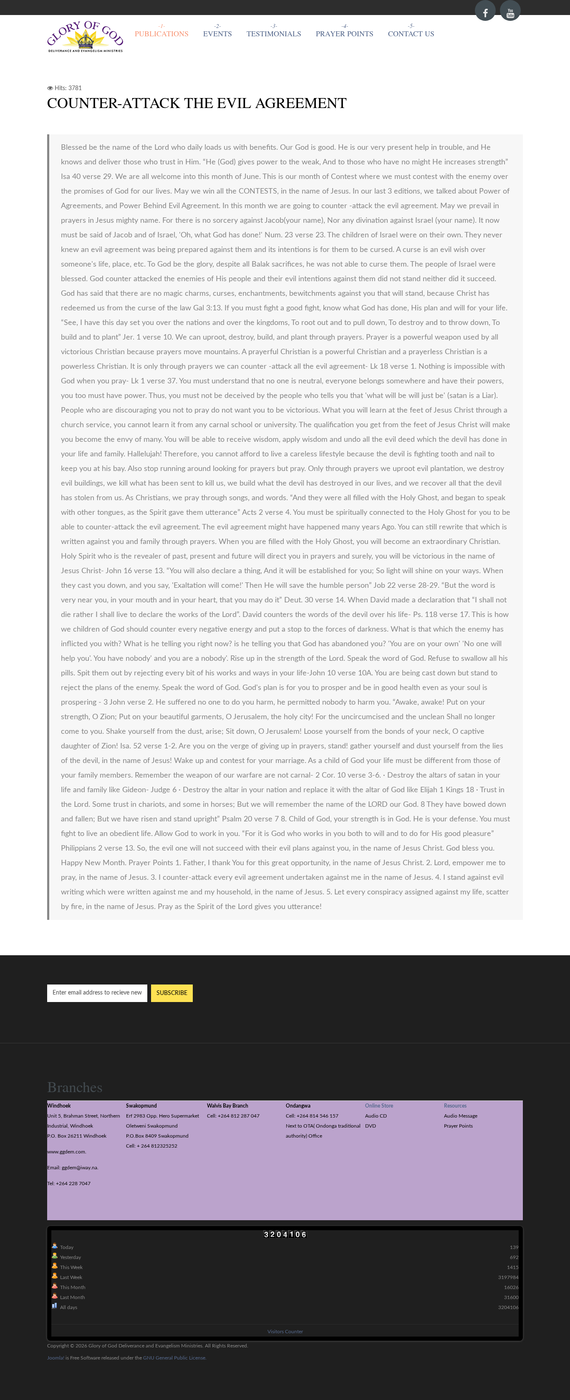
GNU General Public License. (175, 1357)
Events (217, 33)
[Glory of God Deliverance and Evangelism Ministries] (85, 37)
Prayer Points (344, 33)
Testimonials (274, 33)
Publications (162, 33)
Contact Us (411, 33)
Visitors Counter (285, 1331)
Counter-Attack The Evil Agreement (197, 102)
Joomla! (55, 1357)
